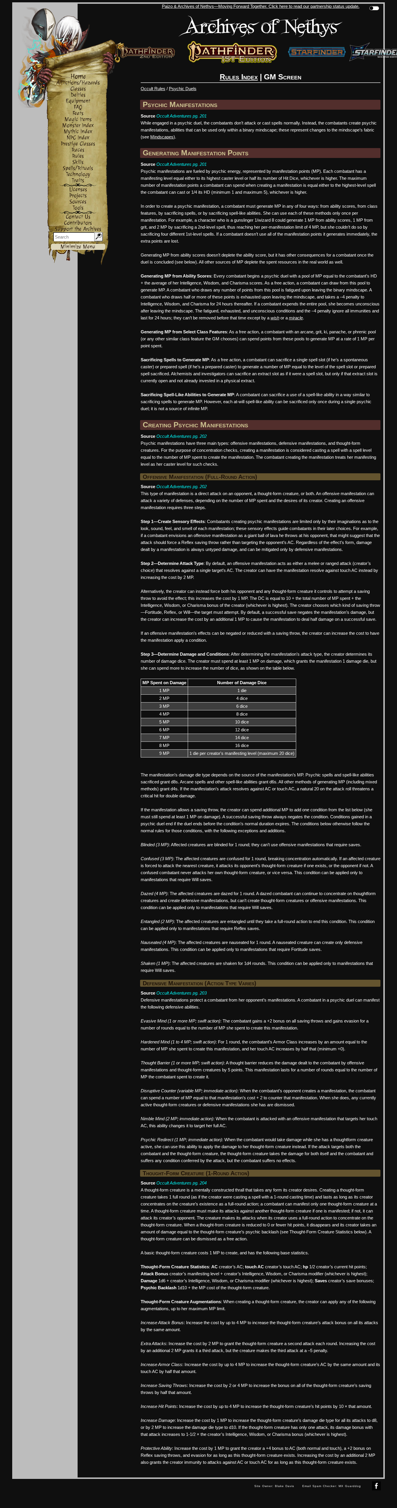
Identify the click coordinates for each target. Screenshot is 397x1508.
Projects (78, 196)
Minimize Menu (77, 247)
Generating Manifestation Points (195, 152)
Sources (77, 202)
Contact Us (78, 217)
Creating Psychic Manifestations (195, 424)
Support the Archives (78, 229)
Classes (78, 89)
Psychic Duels (182, 88)
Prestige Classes (78, 144)
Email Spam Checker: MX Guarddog (331, 1486)
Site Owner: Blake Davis (274, 1486)
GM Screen (282, 76)
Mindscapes (162, 136)
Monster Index (78, 125)
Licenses (78, 189)
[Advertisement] (131, 1492)
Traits (78, 180)
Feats (77, 113)
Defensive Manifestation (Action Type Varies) (199, 983)
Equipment (78, 101)
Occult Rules (153, 88)
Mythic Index (78, 132)
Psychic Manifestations (180, 104)
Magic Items (78, 119)
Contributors (78, 223)
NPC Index (78, 138)
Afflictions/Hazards (78, 83)
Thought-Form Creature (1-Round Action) (196, 1173)
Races (77, 150)
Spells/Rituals (78, 168)
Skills (77, 162)
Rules (78, 156)
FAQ (78, 107)
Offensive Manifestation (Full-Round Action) (200, 477)
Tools (78, 208)
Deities (78, 95)
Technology (78, 174)
